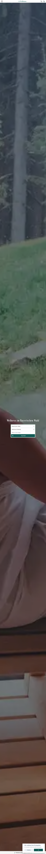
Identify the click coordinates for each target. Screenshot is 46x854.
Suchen (23, 435)
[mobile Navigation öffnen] (2, 1)
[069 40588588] (41, 1)
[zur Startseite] (22, 1)
